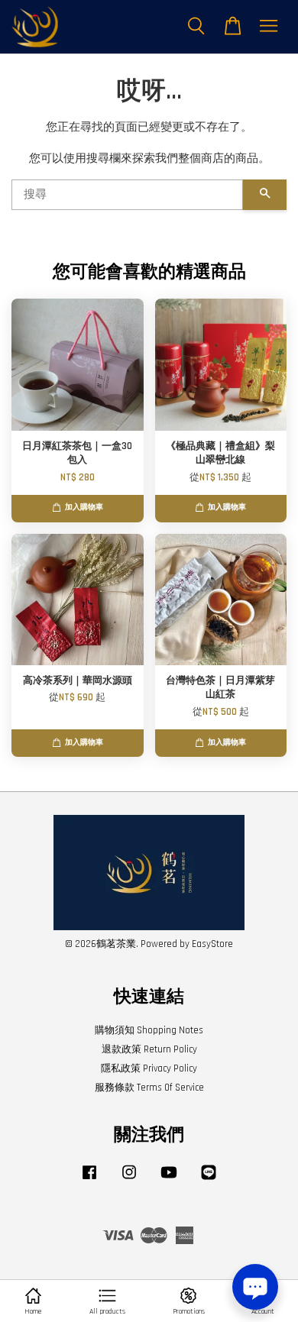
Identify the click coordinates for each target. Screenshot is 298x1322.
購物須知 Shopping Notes (149, 1030)
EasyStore (212, 944)
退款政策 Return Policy (149, 1049)
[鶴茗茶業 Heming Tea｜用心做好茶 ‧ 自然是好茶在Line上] (208, 1180)
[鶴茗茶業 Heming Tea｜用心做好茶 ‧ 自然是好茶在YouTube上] (169, 1180)
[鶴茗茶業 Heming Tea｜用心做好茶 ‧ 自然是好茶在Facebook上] (89, 1180)
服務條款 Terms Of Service (149, 1087)
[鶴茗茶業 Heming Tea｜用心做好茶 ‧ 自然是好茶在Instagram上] (129, 1180)
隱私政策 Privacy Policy (149, 1068)
